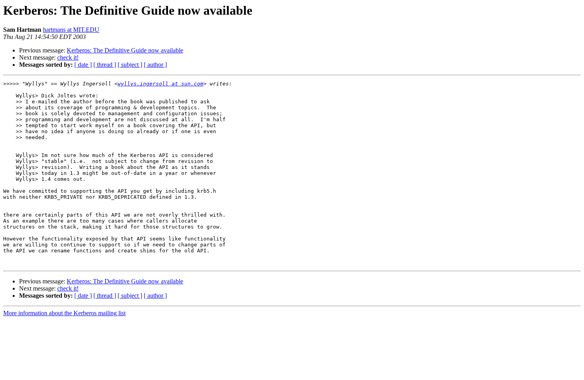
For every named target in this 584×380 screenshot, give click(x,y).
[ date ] (83, 64)
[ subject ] (130, 64)
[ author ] (155, 64)
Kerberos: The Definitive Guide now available (125, 50)
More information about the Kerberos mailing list (64, 313)
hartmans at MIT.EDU (71, 29)
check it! (68, 57)
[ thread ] (104, 64)
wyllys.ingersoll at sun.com (160, 84)
